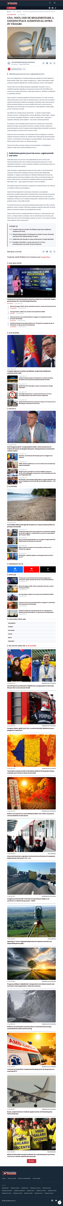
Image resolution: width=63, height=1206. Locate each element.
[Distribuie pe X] (54, 63)
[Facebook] (50, 8)
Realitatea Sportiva (15, 1188)
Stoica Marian (52, 853)
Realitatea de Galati (17, 1193)
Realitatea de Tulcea (6, 1193)
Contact (4, 1178)
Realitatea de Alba (28, 1193)
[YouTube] (52, 8)
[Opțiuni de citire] (59, 1202)
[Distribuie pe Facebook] (47, 63)
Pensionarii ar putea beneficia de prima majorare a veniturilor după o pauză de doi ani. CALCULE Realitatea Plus (31, 300)
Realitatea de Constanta (26, 62)
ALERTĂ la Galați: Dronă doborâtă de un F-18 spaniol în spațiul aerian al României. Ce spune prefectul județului (32, 324)
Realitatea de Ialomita (7, 1190)
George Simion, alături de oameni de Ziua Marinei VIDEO (27, 312)
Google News (45, 257)
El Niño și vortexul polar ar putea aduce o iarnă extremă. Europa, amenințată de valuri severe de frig (29, 1028)
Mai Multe (31, 1161)
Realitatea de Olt (30, 1190)
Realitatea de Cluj (47, 1188)
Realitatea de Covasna (35, 1188)
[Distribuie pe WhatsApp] (50, 63)
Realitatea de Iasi (39, 1193)
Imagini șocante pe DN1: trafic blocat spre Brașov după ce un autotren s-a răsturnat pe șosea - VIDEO (28, 900)
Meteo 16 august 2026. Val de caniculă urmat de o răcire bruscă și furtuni (33, 306)
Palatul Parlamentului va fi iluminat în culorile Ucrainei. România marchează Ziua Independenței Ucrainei (33, 235)
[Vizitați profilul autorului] (8, 63)
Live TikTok (12, 8)
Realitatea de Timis (49, 1193)
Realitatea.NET (5, 1188)
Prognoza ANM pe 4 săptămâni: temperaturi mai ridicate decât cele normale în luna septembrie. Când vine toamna (30, 985)
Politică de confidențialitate (24, 1178)
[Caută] (50, 3)
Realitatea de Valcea (41, 1190)
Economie (10, 303)
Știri (14, 11)
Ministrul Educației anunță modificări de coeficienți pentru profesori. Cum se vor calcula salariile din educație (31, 1155)
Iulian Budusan (51, 1152)
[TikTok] (55, 8)
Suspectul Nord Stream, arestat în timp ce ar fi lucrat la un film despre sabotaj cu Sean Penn (37, 402)
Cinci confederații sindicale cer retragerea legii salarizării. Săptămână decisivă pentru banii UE (37, 540)
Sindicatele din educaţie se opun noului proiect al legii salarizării (33, 239)
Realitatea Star (24, 1188)
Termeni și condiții (12, 1178)
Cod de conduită (36, 1178)
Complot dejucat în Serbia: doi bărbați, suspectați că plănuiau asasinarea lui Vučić (32, 230)
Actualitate (19, 11)
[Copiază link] (43, 63)
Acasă (10, 11)
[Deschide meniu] (54, 3)
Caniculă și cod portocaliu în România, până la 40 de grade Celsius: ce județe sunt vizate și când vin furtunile (30, 772)
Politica (12, 313)
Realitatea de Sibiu (52, 1190)
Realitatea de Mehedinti (19, 1190)
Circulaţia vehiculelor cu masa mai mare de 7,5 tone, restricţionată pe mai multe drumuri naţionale (28, 243)
